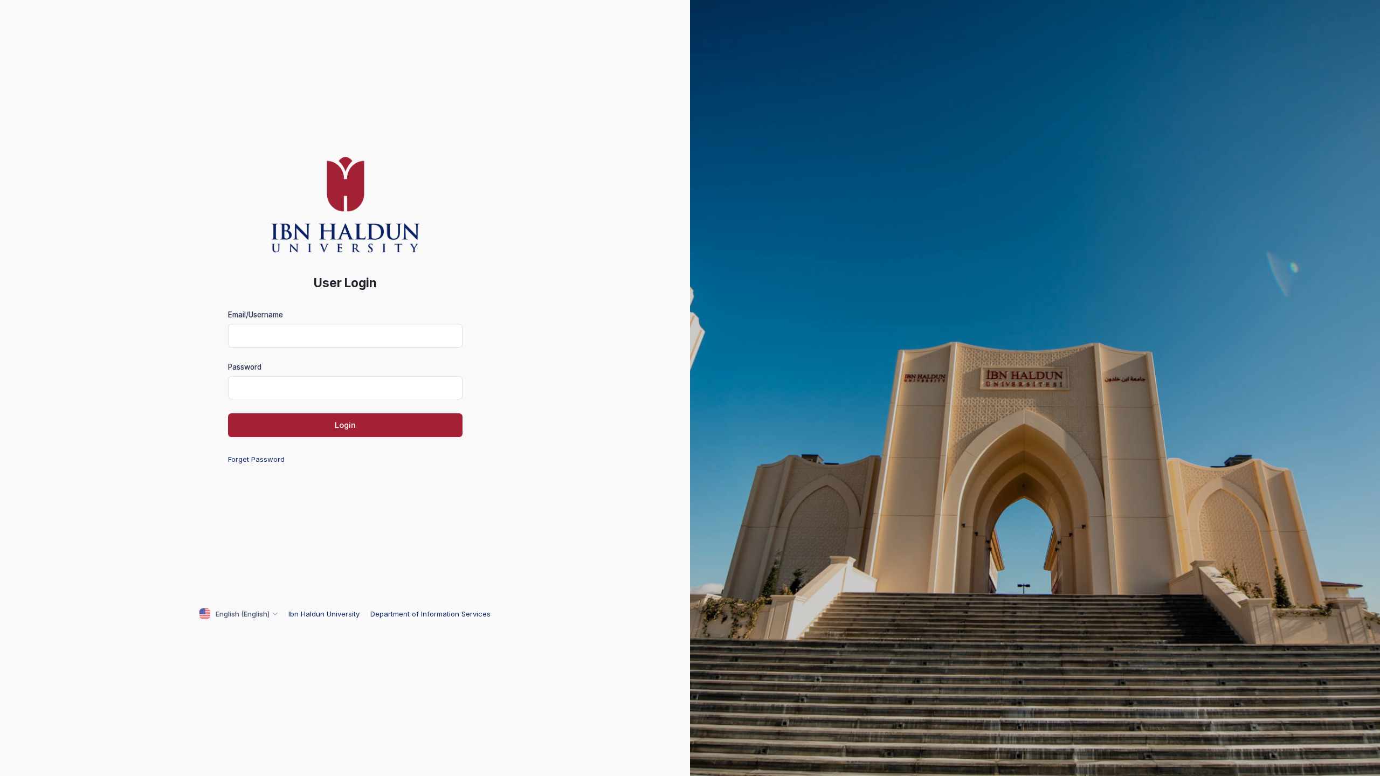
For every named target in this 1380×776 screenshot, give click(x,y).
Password (244, 367)
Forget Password (256, 459)
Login (345, 424)
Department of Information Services (430, 613)
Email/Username (255, 314)
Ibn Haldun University (325, 613)
